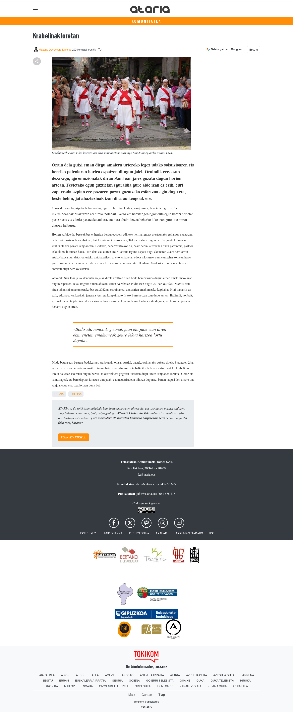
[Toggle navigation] (35, 9)
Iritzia (58, 394)
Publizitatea (139, 533)
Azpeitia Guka (196, 675)
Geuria (117, 680)
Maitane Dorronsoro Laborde (55, 49)
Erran (64, 680)
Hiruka (245, 680)
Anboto (128, 675)
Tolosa (76, 394)
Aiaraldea (47, 675)
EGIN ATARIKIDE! (73, 437)
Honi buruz (87, 533)
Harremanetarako (188, 533)
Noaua (88, 686)
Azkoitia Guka (223, 675)
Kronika (51, 686)
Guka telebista (222, 680)
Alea (95, 675)
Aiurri (80, 675)
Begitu (47, 680)
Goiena (134, 680)
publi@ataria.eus (146, 493)
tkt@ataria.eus (146, 474)
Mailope (70, 686)
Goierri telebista (159, 680)
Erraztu (253, 49)
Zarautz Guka (190, 686)
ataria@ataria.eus (146, 484)
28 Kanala (240, 686)
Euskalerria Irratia (90, 680)
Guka (200, 680)
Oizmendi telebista (113, 686)
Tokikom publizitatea (146, 701)
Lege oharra (112, 533)
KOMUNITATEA (146, 21)
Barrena (247, 675)
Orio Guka (142, 686)
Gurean (147, 694)
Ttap (161, 694)
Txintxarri (165, 686)
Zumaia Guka (217, 686)
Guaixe (185, 680)
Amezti (110, 675)
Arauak (161, 533)
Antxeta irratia (152, 675)
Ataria (175, 675)
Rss (211, 533)
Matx (131, 694)
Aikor (65, 675)
